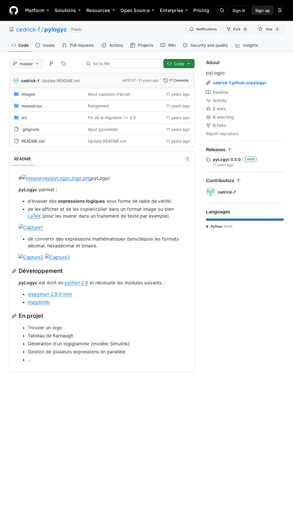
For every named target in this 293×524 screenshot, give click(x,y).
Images (28, 94)
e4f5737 (129, 80)
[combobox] (124, 63)
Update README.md (60, 80)
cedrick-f (28, 29)
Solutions (65, 10)
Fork (239, 29)
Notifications (206, 29)
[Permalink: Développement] (15, 271)
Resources (98, 10)
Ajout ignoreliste (103, 129)
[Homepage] (13, 10)
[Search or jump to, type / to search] (221, 10)
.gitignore (30, 129)
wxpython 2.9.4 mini (50, 294)
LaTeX (34, 216)
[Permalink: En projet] (15, 316)
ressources (31, 105)
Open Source (135, 10)
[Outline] (187, 158)
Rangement (98, 105)
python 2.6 (76, 282)
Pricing (201, 10)
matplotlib (39, 302)
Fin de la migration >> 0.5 (112, 117)
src (24, 117)
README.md (33, 141)
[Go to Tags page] (64, 63)
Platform (34, 10)
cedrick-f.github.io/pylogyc (240, 82)
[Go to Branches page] (51, 63)
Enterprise (171, 10)
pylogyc (55, 29)
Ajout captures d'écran (109, 94)
